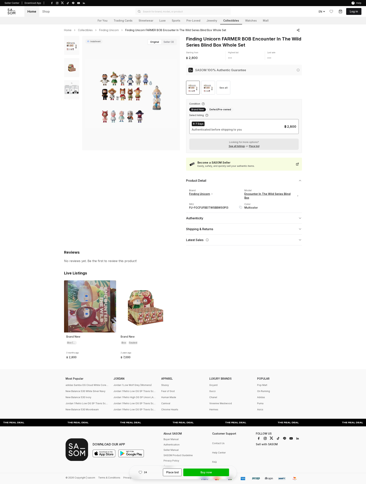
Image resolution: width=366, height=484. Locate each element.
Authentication (172, 444)
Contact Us (218, 443)
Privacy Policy (171, 460)
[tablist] (162, 42)
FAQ (214, 462)
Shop (46, 11)
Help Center (219, 452)
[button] (183, 11)
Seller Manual (171, 450)
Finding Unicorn (109, 30)
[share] (298, 30)
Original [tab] (154, 41)
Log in (354, 11)
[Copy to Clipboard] (240, 207)
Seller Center (12, 3)
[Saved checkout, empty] (340, 11)
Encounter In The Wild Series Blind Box (267, 195)
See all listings (237, 146)
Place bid (254, 146)
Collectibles (85, 30)
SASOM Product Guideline (178, 455)
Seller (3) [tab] (169, 41)
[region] (131, 93)
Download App (33, 3)
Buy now (206, 472)
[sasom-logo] (11, 12)
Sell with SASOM (267, 444)
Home (31, 11)
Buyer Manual (171, 439)
